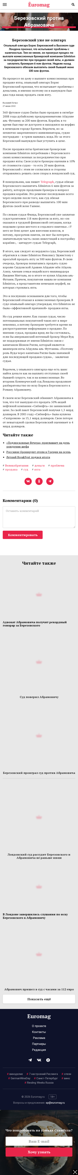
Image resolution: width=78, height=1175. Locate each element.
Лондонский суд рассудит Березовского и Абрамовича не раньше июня (39, 856)
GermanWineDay (19, 1078)
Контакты (39, 1032)
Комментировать (23, 535)
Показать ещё (39, 999)
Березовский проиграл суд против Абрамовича (39, 773)
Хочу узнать (39, 1152)
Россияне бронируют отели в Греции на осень (38, 452)
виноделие (15, 1074)
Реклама (39, 1038)
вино (65, 1078)
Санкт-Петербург (46, 1078)
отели (66, 1074)
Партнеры (39, 1044)
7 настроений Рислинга (42, 1074)
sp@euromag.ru (55, 1102)
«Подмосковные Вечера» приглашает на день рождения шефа (38, 445)
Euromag (39, 4)
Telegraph (47, 182)
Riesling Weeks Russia (39, 1082)
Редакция (39, 1050)
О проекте (39, 1026)
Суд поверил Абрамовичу (39, 697)
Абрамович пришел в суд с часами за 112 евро (39, 989)
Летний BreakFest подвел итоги (28, 457)
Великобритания (15, 465)
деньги (38, 465)
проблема (56, 465)
